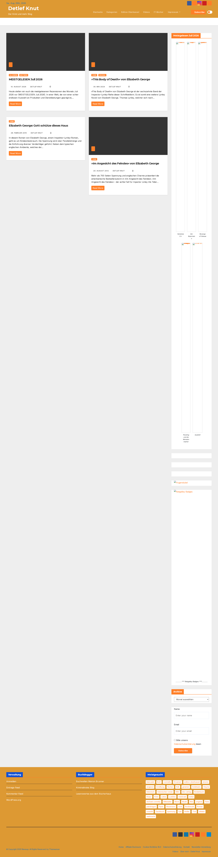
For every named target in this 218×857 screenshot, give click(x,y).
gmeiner (185, 787)
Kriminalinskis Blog (85, 787)
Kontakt (187, 847)
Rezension (170, 806)
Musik (184, 802)
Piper (161, 806)
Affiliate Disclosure (133, 847)
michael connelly (153, 802)
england (150, 787)
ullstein (202, 811)
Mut (191, 802)
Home (121, 847)
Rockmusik (189, 806)
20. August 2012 (101, 171)
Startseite (98, 12)
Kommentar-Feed (14, 793)
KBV (177, 792)
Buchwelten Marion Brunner (90, 781)
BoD (159, 782)
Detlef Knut (23, 8)
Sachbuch (160, 811)
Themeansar (54, 849)
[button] (188, 12)
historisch (150, 792)
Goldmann (196, 787)
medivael (182, 797)
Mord (177, 802)
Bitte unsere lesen (187, 742)
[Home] (88, 12)
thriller (186, 811)
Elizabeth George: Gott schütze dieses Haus (38, 125)
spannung (171, 811)
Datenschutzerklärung (184, 744)
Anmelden (11, 781)
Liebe (163, 797)
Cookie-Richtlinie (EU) (152, 847)
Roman (200, 806)
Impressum (173, 12)
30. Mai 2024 (99, 87)
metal (191, 797)
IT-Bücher (158, 12)
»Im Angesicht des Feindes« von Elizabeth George (125, 163)
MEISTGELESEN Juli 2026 (25, 79)
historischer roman (165, 792)
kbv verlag (186, 792)
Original (102, 75)
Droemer (177, 782)
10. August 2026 (19, 87)
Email (176, 724)
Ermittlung (160, 787)
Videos (146, 12)
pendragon (151, 806)
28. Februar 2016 (19, 133)
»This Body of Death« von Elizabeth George (120, 79)
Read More (15, 104)
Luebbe (172, 797)
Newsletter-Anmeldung (201, 847)
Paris (207, 802)
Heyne (206, 787)
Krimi (156, 797)
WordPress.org (13, 800)
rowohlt (150, 811)
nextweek (23, 75)
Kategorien (112, 12)
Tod (194, 811)
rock (180, 806)
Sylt (179, 811)
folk (177, 787)
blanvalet (150, 782)
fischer (170, 787)
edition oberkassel (130, 12)
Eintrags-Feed (13, 787)
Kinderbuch (199, 792)
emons (205, 782)
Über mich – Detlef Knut (190, 851)
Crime (94, 75)
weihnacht (151, 816)
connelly (167, 782)
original (199, 802)
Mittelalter (168, 802)
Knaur (149, 797)
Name (177, 709)
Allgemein (13, 75)
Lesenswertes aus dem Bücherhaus (93, 793)
